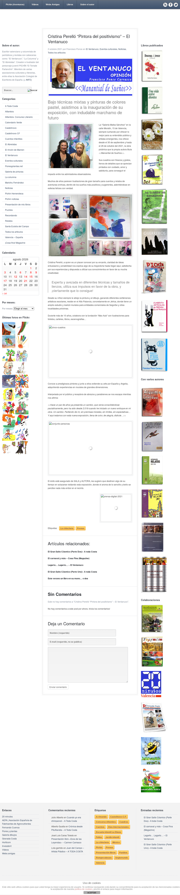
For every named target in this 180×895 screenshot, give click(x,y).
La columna (10, 177)
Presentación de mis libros (17, 204)
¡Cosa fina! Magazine (15, 242)
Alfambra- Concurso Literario (19, 116)
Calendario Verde (13, 122)
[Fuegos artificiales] (21, 347)
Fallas (99, 837)
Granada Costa (9, 838)
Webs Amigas (53, 4)
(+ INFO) (28, 79)
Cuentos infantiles (13, 138)
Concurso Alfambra (106, 821)
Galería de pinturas (14, 171)
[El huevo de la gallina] (21, 373)
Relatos (8, 220)
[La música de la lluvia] (21, 439)
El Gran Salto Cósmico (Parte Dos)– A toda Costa (72, 551)
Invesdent (6, 845)
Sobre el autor (87, 4)
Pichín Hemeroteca (14, 193)
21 (25, 281)
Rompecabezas (104, 857)
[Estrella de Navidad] (21, 333)
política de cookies (83, 889)
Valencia (100, 862)
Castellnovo (11, 127)
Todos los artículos (14, 231)
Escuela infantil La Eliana (108, 832)
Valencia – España (14, 237)
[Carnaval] (21, 426)
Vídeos (35, 4)
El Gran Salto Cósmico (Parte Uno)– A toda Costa (72, 571)
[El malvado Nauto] (21, 386)
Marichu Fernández (14, 182)
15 (31, 276)
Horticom (6, 842)
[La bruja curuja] (21, 453)
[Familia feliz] (21, 413)
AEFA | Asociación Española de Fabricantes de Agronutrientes (17, 822)
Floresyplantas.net (14, 166)
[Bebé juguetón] (8, 373)
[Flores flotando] (21, 400)
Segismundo (121, 857)
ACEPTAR (91, 893)
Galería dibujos (9, 834)
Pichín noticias (12, 198)
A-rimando (101, 816)
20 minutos (7, 816)
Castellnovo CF (12, 133)
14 (25, 276)
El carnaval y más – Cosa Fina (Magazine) (68, 558)
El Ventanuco (11, 155)
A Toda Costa (11, 105)
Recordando (11, 215)
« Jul (4, 293)
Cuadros (123, 821)
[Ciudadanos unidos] (8, 413)
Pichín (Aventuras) (15, 4)
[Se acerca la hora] (8, 439)
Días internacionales (118, 827)
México (116, 842)
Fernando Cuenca (11, 827)
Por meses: (7, 308)
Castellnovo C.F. (118, 816)
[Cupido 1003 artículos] (8, 453)
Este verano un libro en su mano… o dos (68, 578)
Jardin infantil (112, 837)
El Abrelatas (11, 144)
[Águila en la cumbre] (8, 333)
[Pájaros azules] (8, 360)
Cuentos (100, 827)
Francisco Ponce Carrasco (89, 24)
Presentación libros (105, 852)
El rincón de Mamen (14, 149)
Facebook (170, 4)
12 (15, 276)
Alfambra (9, 111)
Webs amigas (8, 853)
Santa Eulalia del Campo (17, 226)
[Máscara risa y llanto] (8, 400)
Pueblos (123, 852)
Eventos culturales (14, 160)
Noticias (9, 187)
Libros (70, 4)
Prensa (80, 528)
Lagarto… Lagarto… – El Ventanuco (65, 565)
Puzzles (9, 209)
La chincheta (66, 528)
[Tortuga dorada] (8, 347)
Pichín (99, 847)
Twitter (176, 4)
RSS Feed (165, 4)
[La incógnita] (8, 426)
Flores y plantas (9, 831)
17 (5, 281)
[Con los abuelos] (21, 360)
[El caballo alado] (8, 386)
